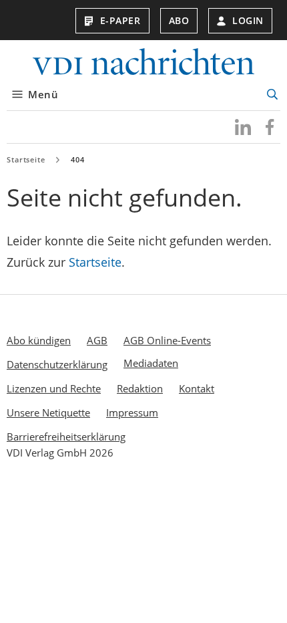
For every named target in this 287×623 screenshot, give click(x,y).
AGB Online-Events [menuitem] (167, 340)
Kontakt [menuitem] (196, 388)
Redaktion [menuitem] (140, 388)
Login (248, 20)
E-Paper (120, 20)
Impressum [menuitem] (132, 412)
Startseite (26, 159)
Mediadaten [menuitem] (150, 363)
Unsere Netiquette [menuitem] (48, 412)
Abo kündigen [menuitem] (39, 340)
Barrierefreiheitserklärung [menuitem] (66, 436)
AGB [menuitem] (97, 340)
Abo (179, 20)
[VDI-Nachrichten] (143, 63)
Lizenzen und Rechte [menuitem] (54, 388)
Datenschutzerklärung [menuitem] (57, 364)
